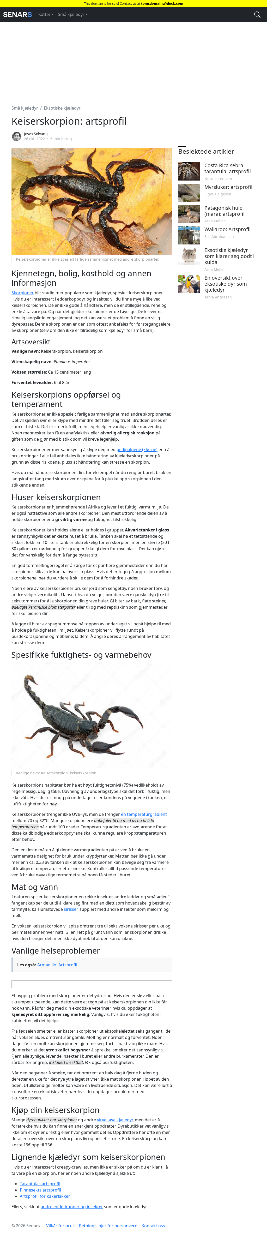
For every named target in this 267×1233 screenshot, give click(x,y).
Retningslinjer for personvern (108, 1226)
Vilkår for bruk (60, 1226)
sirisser (70, 909)
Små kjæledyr (71, 14)
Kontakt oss (153, 1226)
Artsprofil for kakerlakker (45, 1196)
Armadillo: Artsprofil (57, 965)
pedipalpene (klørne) (137, 449)
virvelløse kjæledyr (115, 1120)
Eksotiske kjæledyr (62, 108)
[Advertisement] (133, 60)
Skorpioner (22, 293)
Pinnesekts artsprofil (40, 1190)
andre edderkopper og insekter (72, 1207)
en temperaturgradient (144, 814)
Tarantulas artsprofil (40, 1184)
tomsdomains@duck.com (162, 3)
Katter (44, 14)
